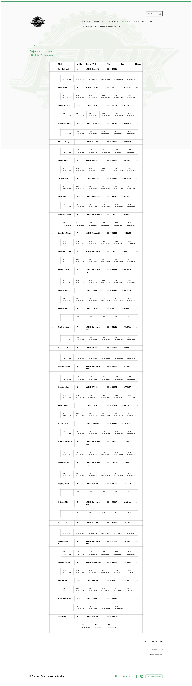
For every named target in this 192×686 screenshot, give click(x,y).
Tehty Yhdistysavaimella (154, 676)
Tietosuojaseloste (124, 676)
